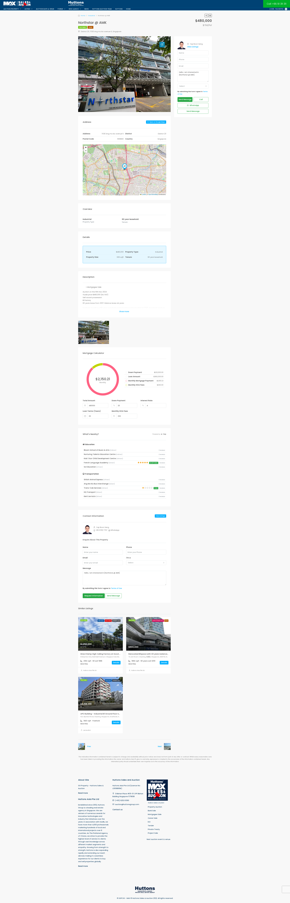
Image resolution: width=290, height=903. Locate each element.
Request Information (94, 596)
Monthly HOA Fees (120, 411)
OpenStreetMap (153, 194)
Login (271, 9)
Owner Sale (116, 620)
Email (85, 558)
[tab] (162, 44)
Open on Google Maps (157, 122)
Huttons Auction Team (102, 9)
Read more (83, 793)
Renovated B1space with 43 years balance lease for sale (154, 654)
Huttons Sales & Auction (156, 803)
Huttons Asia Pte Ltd (90, 670)
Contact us (117, 809)
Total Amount (89, 400)
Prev (89, 746)
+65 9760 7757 (101, 530)
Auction (108, 620)
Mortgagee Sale (158, 620)
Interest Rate (146, 400)
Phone (129, 547)
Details (116, 662)
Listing (27, 9)
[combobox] (146, 562)
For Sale (101, 620)
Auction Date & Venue (45, 9)
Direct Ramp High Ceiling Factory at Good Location (103, 654)
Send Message (113, 596)
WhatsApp (115, 530)
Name (85, 547)
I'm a (128, 558)
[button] (124, 166)
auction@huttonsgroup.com (127, 804)
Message (87, 568)
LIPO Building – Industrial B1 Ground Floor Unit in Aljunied (105, 713)
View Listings (160, 516)
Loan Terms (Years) (92, 411)
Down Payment (118, 400)
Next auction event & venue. (159, 839)
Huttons (119, 9)
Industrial (91, 16)
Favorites (280, 9)
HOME (128, 9)
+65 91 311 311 (279, 3)
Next (160, 746)
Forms (60, 9)
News (86, 9)
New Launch (74, 9)
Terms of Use (116, 588)
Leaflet (143, 194)
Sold (90, 27)
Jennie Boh (87, 730)
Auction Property (11, 9)
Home (83, 16)
